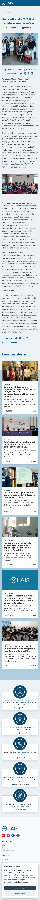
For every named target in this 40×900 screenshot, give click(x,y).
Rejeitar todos (20, 893)
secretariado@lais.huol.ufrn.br (20, 708)
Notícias (7, 12)
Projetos (5, 859)
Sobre (4, 845)
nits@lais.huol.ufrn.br (20, 809)
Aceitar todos (20, 888)
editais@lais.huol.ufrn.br (20, 758)
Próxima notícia (8, 343)
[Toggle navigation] (35, 3)
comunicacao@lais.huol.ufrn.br (20, 784)
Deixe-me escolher (23, 882)
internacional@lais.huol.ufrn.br (20, 733)
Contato (5, 848)
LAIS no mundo (8, 851)
